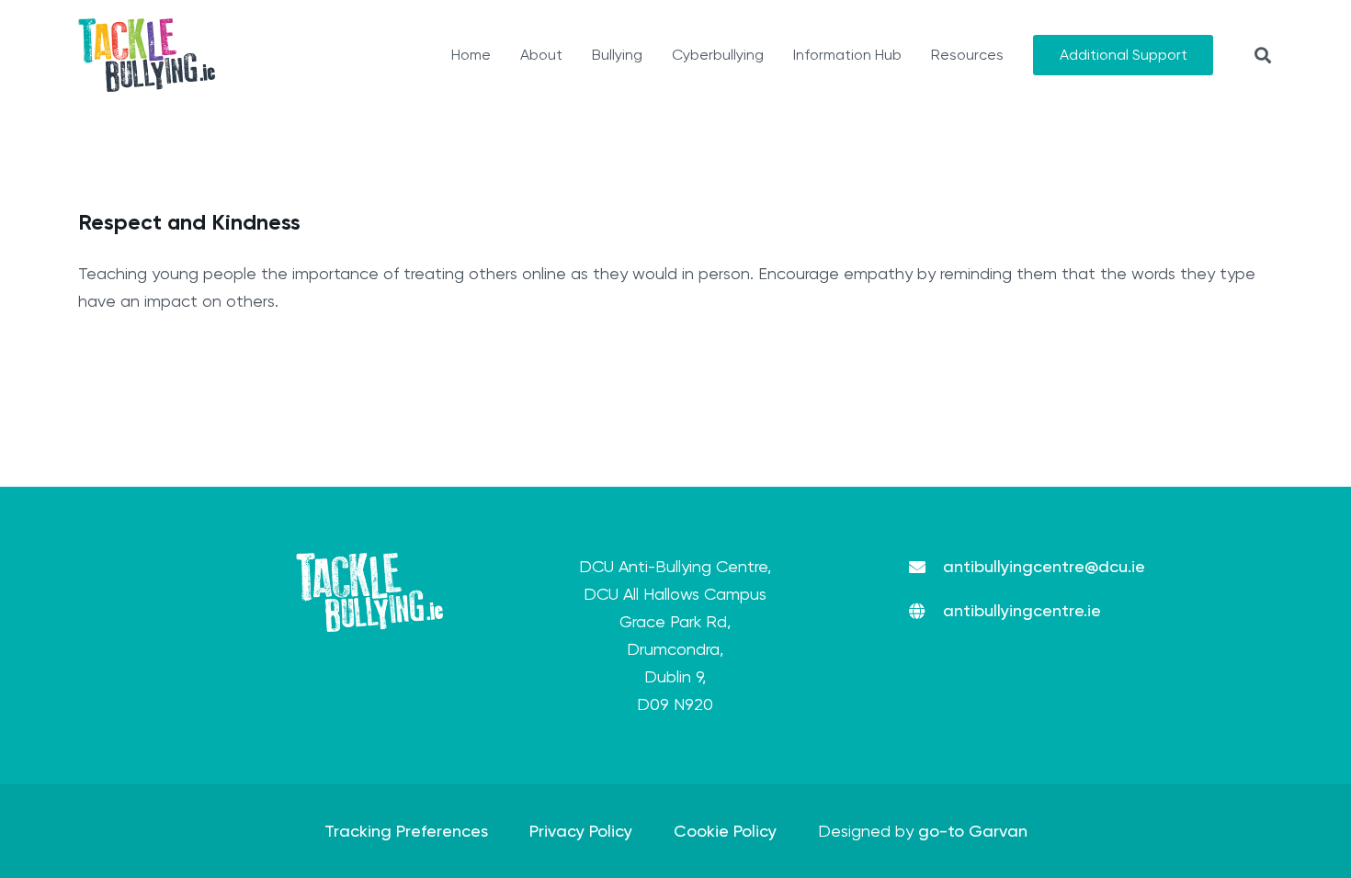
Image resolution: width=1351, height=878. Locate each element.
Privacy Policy (580, 830)
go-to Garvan (972, 830)
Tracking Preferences (406, 830)
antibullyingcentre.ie (1022, 610)
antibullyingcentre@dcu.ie (1044, 566)
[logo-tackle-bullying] (146, 55)
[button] (1262, 55)
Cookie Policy (725, 830)
